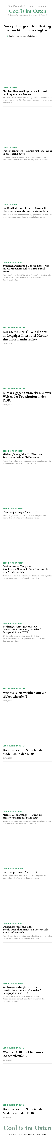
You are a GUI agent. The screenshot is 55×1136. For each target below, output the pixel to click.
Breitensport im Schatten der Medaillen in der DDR (23, 752)
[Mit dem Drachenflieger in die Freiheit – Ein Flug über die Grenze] (27, 67)
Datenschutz (29, 1134)
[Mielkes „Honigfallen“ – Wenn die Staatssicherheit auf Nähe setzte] (27, 430)
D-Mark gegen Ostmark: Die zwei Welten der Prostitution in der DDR (27, 396)
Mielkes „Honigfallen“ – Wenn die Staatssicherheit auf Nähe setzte (22, 456)
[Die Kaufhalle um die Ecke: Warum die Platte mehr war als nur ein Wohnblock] (27, 184)
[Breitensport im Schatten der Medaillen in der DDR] (27, 725)
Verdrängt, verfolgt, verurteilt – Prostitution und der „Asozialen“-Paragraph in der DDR (22, 629)
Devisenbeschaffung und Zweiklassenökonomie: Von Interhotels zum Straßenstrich (25, 569)
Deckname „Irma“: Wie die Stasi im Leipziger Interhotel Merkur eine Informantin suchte (25, 335)
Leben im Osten (10, 87)
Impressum (41, 1134)
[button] (28, 36)
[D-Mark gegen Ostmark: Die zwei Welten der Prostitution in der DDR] (27, 367)
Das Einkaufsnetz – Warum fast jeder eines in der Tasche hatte (27, 152)
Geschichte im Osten (13, 262)
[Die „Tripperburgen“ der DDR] (27, 488)
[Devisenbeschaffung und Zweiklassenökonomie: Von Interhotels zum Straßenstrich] (27, 542)
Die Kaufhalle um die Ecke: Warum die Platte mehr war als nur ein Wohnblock (25, 209)
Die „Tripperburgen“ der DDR (20, 512)
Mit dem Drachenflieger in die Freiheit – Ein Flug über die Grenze (26, 92)
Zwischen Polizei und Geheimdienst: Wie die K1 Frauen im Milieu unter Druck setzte (26, 268)
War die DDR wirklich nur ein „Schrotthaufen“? (24, 694)
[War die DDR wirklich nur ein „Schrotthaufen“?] (27, 667)
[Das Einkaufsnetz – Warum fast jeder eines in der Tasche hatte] (27, 127)
